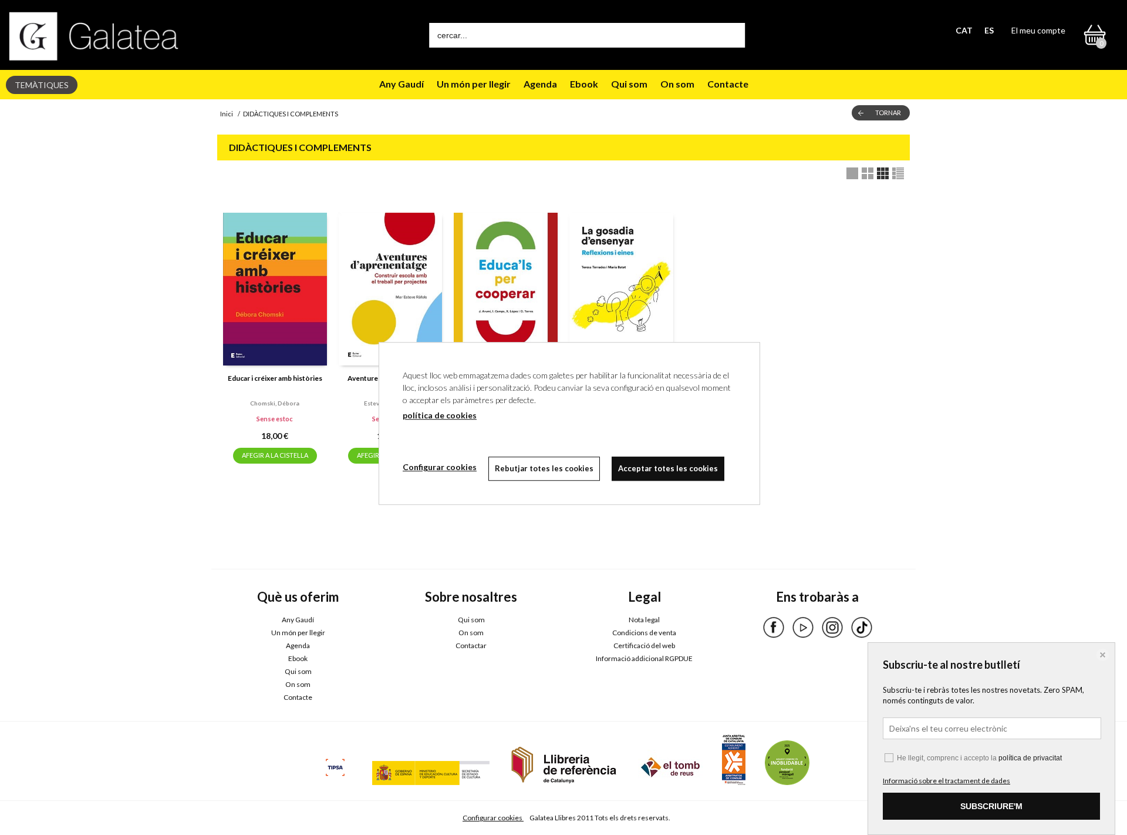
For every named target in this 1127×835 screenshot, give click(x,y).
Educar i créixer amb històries (275, 378)
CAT (964, 30)
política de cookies (440, 415)
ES (989, 30)
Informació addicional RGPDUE (644, 658)
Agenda (540, 83)
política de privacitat (1030, 758)
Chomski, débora (274, 403)
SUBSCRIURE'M (991, 806)
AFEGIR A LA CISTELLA (275, 455)
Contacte (727, 83)
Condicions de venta (644, 632)
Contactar (471, 645)
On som (677, 83)
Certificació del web (644, 645)
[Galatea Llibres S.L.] (94, 36)
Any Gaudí (401, 83)
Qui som (629, 83)
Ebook (584, 83)
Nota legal (644, 619)
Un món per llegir (474, 83)
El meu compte (1038, 30)
